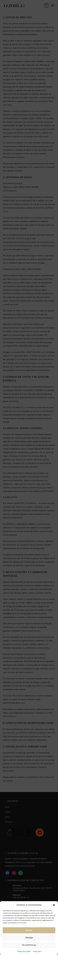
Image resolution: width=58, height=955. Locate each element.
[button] (54, 905)
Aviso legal (37, 951)
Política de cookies (23, 951)
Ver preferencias (29, 945)
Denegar (29, 938)
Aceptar (29, 930)
